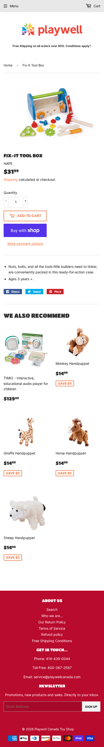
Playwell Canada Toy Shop (54, 729)
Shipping (11, 179)
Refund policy (52, 634)
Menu (14, 6)
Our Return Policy (52, 622)
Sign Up (91, 706)
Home (8, 65)
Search (52, 609)
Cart (96, 6)
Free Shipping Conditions (52, 641)
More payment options (25, 243)
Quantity (10, 193)
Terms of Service (52, 628)
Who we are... (52, 616)
